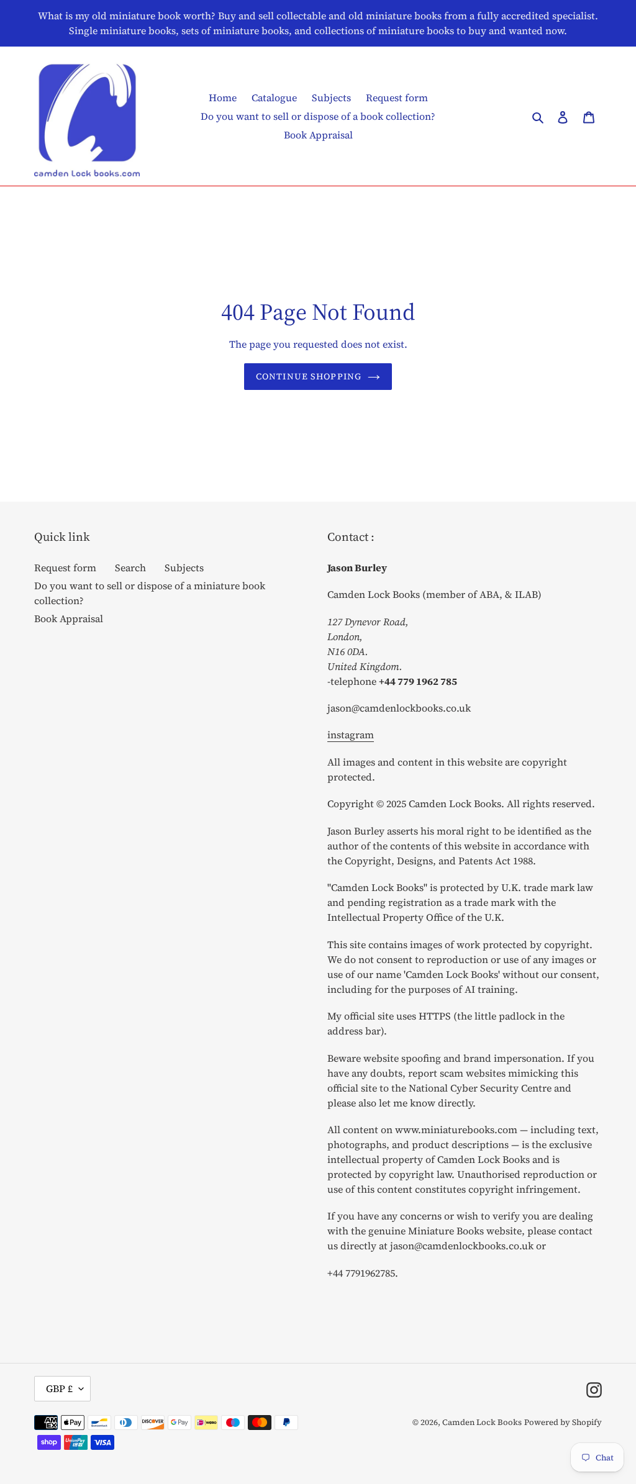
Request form (65, 567)
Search (130, 567)
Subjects (184, 567)
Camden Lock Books (482, 1422)
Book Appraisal (68, 618)
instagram (350, 734)
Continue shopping (308, 376)
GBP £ (59, 1388)
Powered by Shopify (563, 1422)
